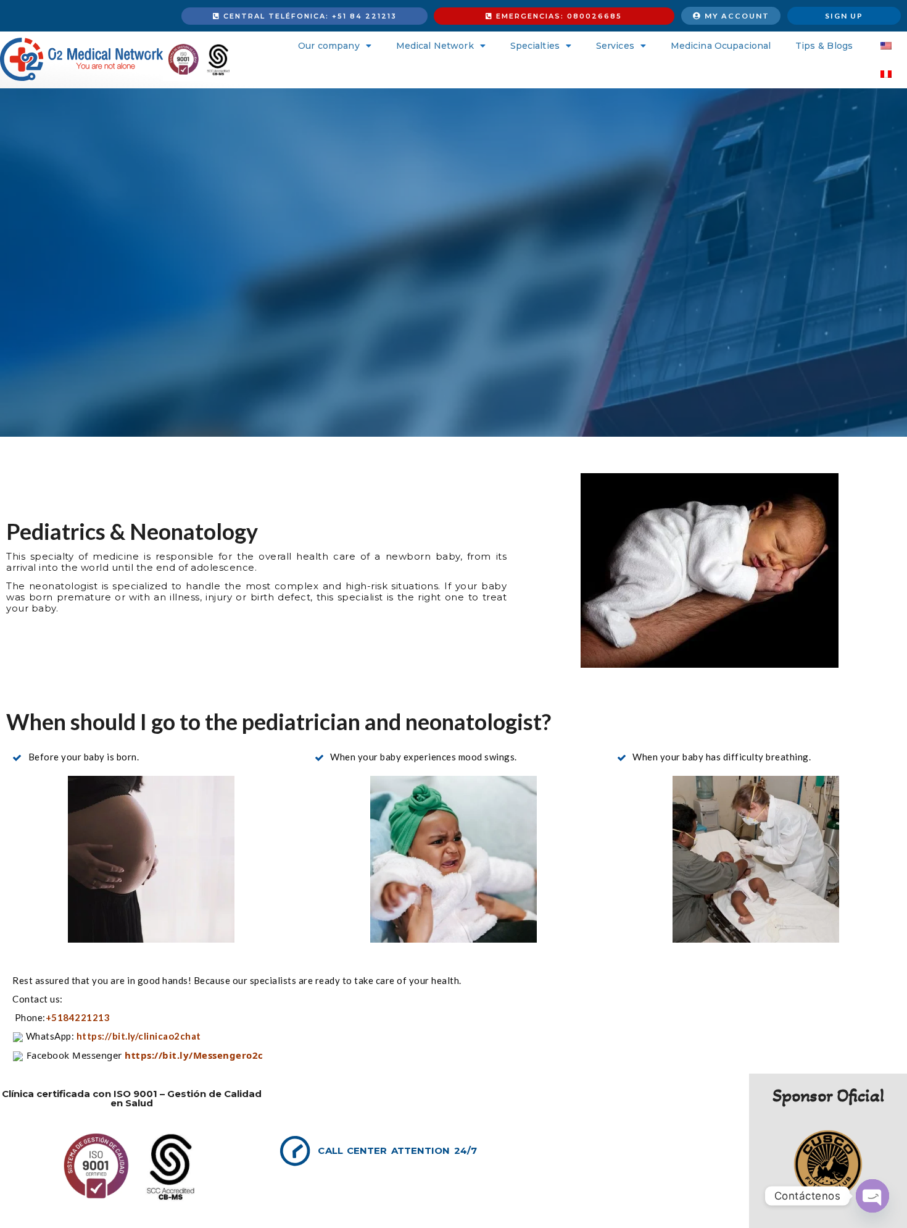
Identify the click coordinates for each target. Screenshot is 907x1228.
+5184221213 (79, 1017)
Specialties (535, 45)
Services (615, 45)
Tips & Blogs (824, 45)
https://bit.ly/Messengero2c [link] (194, 1055)
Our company (328, 45)
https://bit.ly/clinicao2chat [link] (139, 1035)
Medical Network (435, 45)
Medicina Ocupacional (721, 45)
